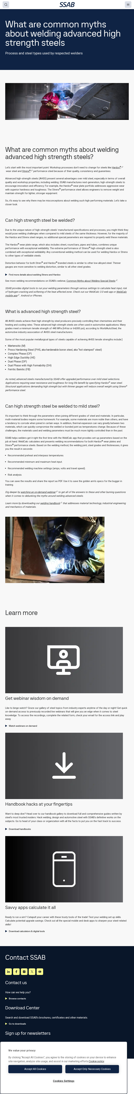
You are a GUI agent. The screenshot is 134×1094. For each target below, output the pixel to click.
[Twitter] (32, 971)
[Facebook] (16, 971)
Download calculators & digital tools (27, 931)
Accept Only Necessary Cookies (92, 1069)
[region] (63, 1067)
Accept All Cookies (35, 1069)
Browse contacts (17, 998)
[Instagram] (24, 971)
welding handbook (50, 503)
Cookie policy (96, 1061)
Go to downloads (17, 1023)
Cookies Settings (63, 1081)
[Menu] (128, 4)
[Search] (6, 4)
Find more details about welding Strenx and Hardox (34, 274)
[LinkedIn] (8, 971)
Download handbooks (20, 829)
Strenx (26, 171)
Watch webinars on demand (23, 725)
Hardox (116, 167)
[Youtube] (40, 971)
